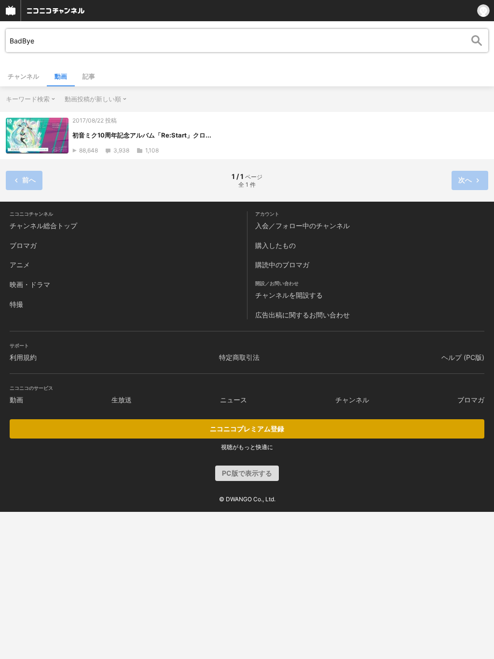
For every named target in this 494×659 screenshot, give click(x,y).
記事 (88, 76)
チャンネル (23, 76)
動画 (61, 76)
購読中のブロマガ (282, 265)
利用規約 (23, 357)
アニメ (20, 265)
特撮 (16, 304)
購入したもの (275, 245)
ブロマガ (23, 245)
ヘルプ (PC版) (462, 357)
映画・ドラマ (30, 284)
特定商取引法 (239, 357)
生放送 (121, 400)
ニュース (233, 400)
